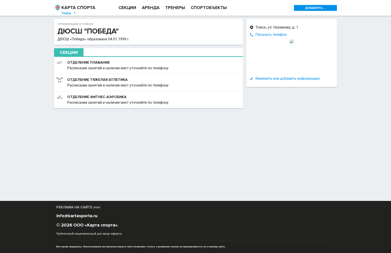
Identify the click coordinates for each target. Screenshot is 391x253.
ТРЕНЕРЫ (175, 7)
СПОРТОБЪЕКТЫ (209, 7)
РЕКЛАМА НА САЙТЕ (78, 207)
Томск (69, 13)
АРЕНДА (151, 7)
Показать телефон (271, 34)
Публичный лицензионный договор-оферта (89, 234)
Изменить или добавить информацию (287, 78)
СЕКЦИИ (127, 7)
